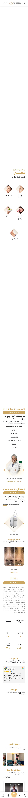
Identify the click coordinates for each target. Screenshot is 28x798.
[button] (23, 470)
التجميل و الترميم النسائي (19, 218)
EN (4, 3)
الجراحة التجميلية (19, 196)
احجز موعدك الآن (13, 412)
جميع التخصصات (14, 447)
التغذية (8, 216)
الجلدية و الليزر (8, 195)
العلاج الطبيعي (14, 239)
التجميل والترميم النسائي (14, 441)
